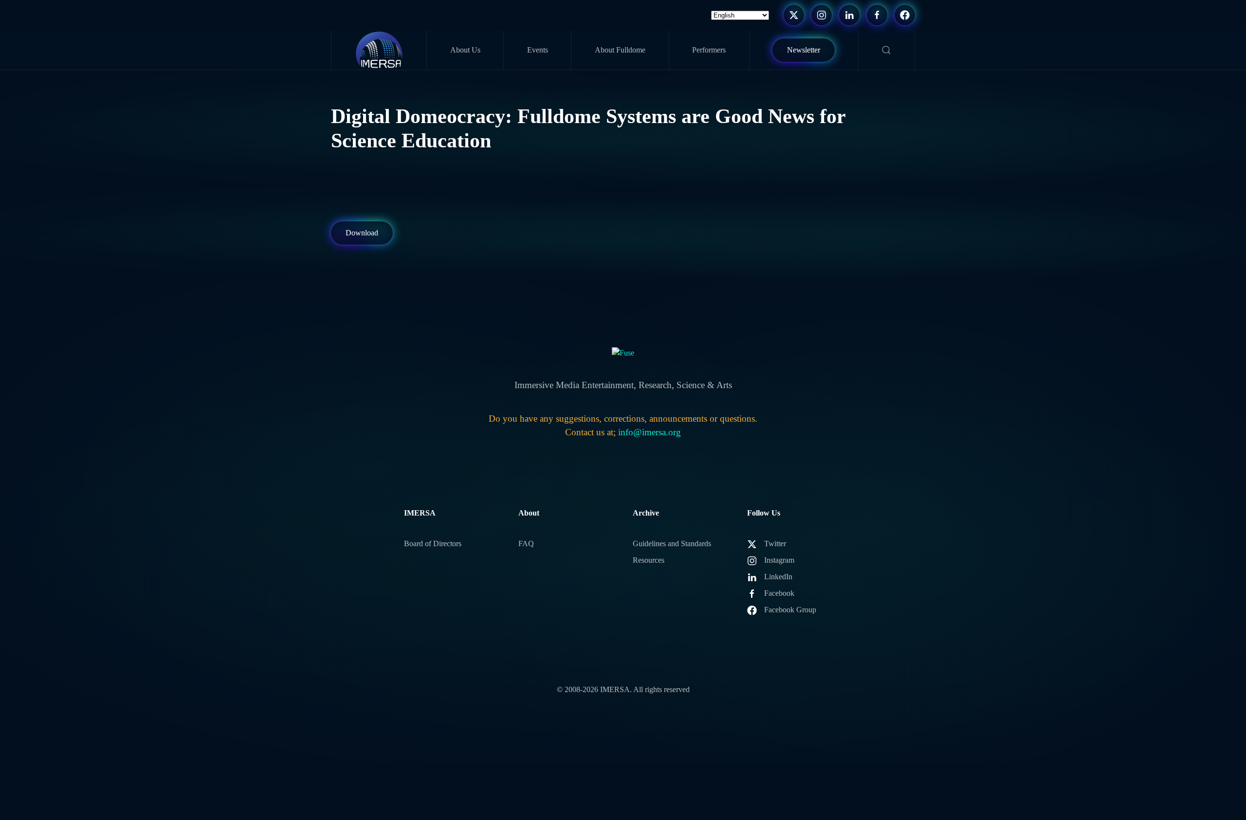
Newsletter (803, 50)
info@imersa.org (649, 432)
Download (362, 233)
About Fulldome (620, 50)
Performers (709, 50)
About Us (465, 50)
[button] (887, 50)
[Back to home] (379, 50)
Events (537, 50)
